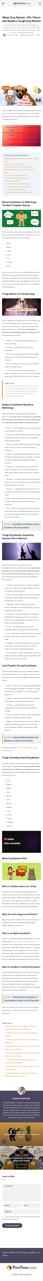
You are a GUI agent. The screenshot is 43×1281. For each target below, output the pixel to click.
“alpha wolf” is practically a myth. (24, 941)
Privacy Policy (21, 1252)
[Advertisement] (21, 62)
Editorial (12, 1252)
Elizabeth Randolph (21, 1098)
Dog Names (7, 88)
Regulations (32, 1252)
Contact (5, 1252)
